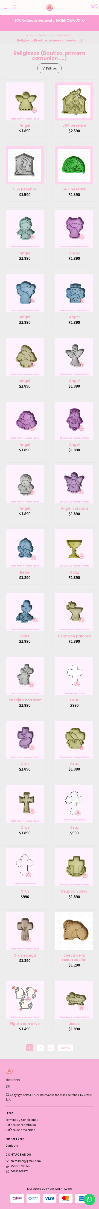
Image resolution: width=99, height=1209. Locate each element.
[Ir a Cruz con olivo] (74, 867)
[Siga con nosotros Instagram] (8, 1086)
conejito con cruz (25, 700)
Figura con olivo (25, 1024)
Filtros (51, 68)
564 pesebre (74, 125)
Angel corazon (74, 508)
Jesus (74, 1024)
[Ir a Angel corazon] (74, 484)
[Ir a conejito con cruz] (25, 676)
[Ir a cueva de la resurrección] (74, 931)
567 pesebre (74, 189)
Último (65, 1048)
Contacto (12, 1145)
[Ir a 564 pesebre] (74, 101)
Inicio (29, 35)
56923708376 (19, 1171)
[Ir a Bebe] (25, 548)
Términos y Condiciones (22, 1119)
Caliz (74, 572)
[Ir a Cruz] (74, 676)
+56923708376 (20, 1166)
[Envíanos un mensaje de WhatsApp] (89, 1199)
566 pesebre (25, 189)
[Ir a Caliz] (74, 548)
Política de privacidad (20, 1129)
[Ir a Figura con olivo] (25, 1000)
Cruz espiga (25, 955)
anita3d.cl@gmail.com (26, 1160)
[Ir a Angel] (25, 101)
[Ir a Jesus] (74, 1000)
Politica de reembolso (21, 1124)
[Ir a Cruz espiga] (25, 931)
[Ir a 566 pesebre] (25, 165)
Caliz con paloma (74, 636)
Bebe (24, 572)
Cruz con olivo (74, 891)
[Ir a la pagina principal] (49, 7)
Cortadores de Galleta (53, 35)
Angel (25, 125)
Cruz (74, 700)
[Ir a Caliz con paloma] (74, 612)
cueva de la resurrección (74, 957)
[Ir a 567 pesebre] (74, 165)
